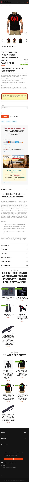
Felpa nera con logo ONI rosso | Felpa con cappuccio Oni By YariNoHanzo (8, 396)
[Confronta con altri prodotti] (13, 288)
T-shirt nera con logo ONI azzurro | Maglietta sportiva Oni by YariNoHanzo (22, 396)
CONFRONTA (15, 116)
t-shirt (8, 121)
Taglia (2, 105)
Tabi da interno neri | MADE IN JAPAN (22, 298)
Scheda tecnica (5, 245)
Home (2, 6)
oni (2, 121)
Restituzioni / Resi (5, 261)
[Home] (6, 2)
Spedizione (4, 253)
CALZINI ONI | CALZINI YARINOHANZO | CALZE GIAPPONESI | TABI (22, 317)
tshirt (14, 121)
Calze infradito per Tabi (8, 315)
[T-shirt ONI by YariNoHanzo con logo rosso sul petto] (8, 41)
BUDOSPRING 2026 (6, 265)
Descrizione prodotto (6, 189)
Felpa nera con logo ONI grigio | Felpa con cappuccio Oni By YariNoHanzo (22, 373)
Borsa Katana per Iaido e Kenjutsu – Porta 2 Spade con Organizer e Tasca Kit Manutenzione (8, 417)
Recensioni (4, 249)
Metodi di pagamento (6, 257)
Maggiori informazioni (7, 135)
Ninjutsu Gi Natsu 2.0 (8, 298)
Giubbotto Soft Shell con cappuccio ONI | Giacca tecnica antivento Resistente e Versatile (8, 374)
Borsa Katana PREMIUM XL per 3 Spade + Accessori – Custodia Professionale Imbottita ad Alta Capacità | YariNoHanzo (8, 340)
